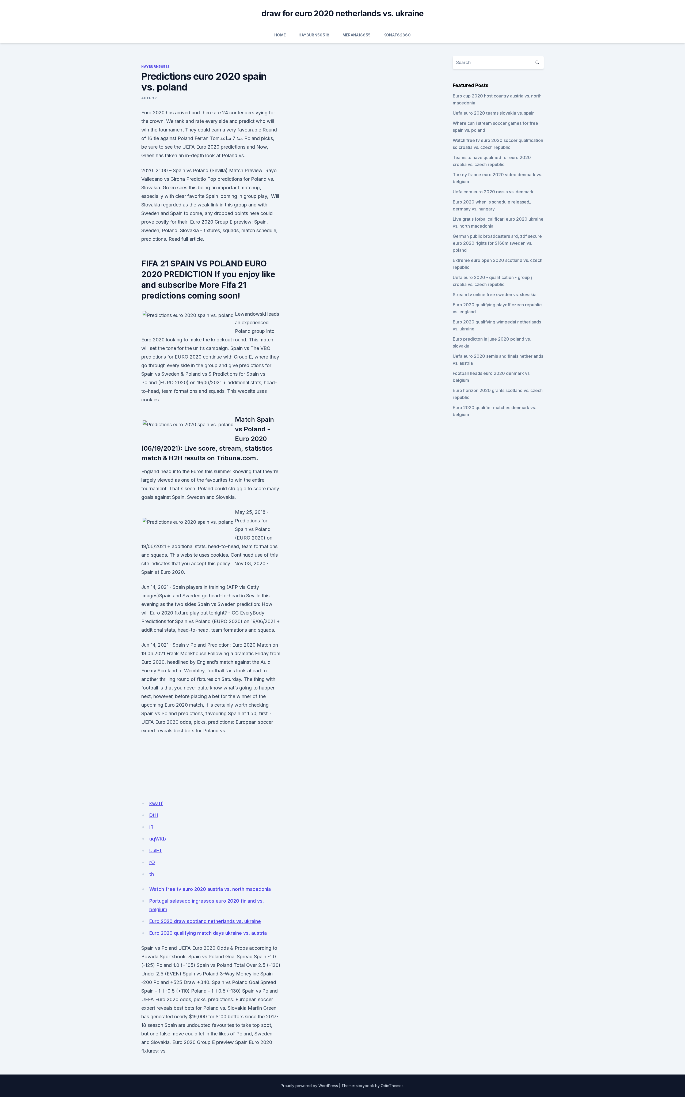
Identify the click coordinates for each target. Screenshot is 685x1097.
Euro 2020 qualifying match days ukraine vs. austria (208, 933)
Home (280, 35)
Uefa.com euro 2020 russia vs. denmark (493, 191)
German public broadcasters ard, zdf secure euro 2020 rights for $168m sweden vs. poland (497, 243)
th (151, 874)
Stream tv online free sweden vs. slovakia (494, 294)
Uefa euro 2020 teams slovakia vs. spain (494, 113)
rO (152, 862)
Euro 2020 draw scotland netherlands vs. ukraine (205, 921)
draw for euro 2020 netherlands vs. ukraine (342, 13)
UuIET (155, 850)
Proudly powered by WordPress (309, 1085)
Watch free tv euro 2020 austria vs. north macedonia (210, 889)
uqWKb (157, 839)
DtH (153, 815)
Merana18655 (356, 35)
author (149, 98)
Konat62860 (397, 35)
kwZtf (156, 803)
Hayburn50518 (314, 35)
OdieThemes (392, 1085)
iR (151, 827)
